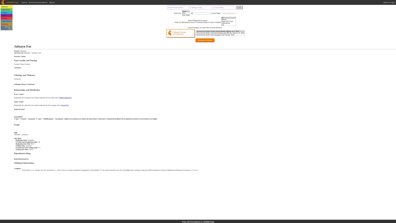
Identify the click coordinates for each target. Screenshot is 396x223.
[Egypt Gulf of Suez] (229, 21)
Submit (239, 7)
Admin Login (389, 2)
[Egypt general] (229, 23)
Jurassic (4, 12)
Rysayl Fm (64, 105)
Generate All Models (205, 40)
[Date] (186, 13)
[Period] (186, 11)
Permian (4, 18)
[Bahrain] (229, 20)
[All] (229, 18)
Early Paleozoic (4, 28)
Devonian (4, 24)
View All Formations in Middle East (198, 222)
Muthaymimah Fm (65, 98)
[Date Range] (186, 15)
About (52, 2)
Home (24, 2)
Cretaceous (5, 10)
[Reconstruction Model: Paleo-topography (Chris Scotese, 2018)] (220, 35)
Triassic (4, 15)
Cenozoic (4, 7)
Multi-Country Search (38, 2)
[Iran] (229, 25)
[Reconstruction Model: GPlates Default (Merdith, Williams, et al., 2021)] (220, 31)
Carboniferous (6, 21)
